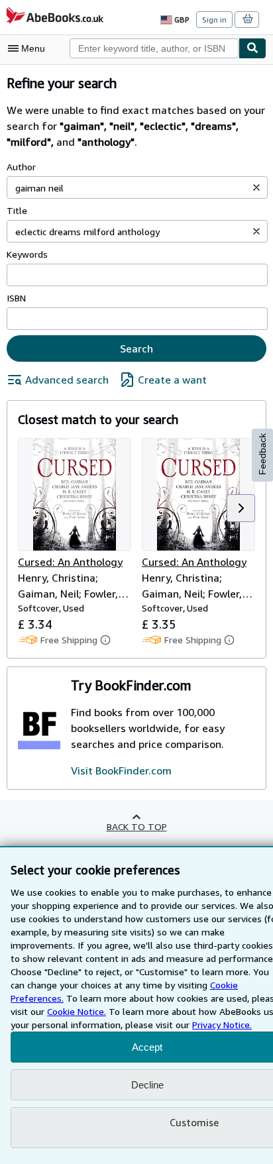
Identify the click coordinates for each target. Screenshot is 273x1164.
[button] (256, 187)
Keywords (27, 254)
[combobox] (154, 48)
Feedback (262, 454)
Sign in (214, 20)
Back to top (137, 826)
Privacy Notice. (222, 1024)
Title (17, 210)
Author (21, 166)
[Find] (252, 48)
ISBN (16, 297)
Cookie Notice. (76, 1011)
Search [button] (136, 348)
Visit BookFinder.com (121, 770)
